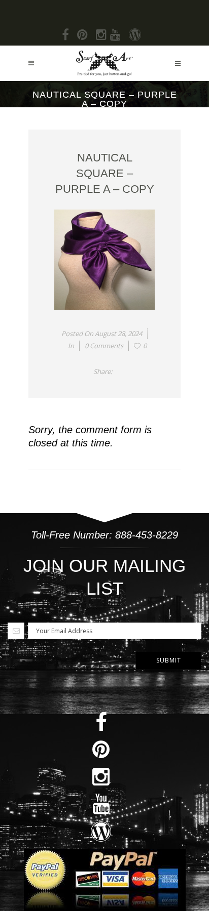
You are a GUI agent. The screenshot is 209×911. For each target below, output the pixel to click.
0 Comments (104, 345)
